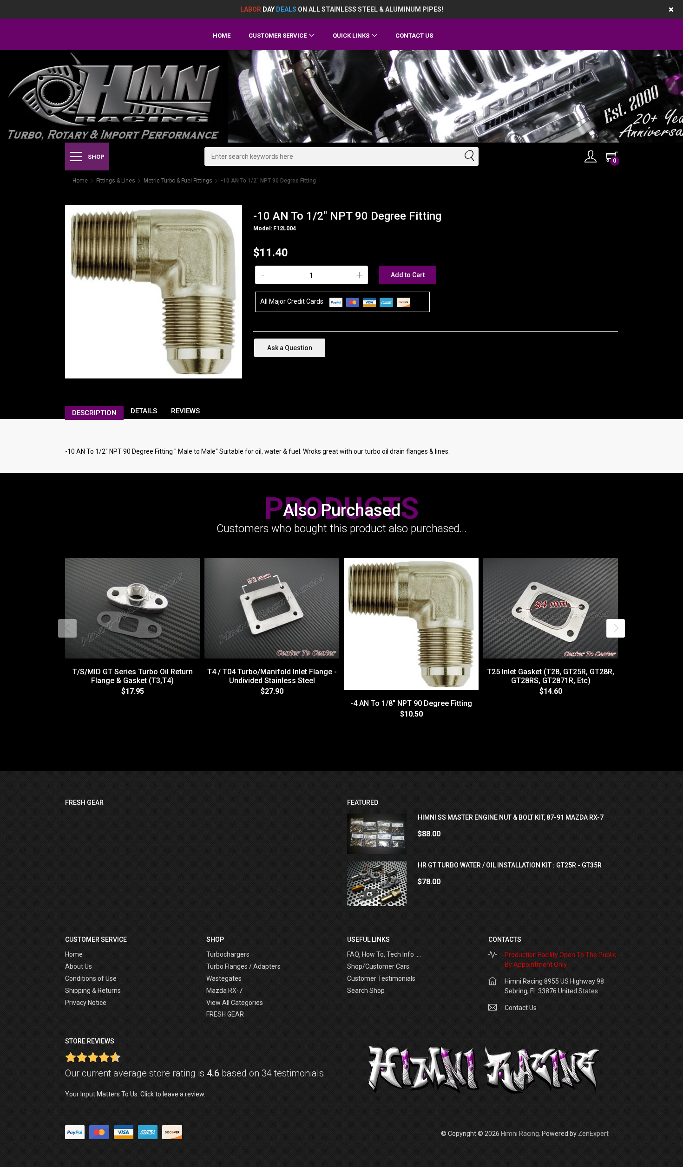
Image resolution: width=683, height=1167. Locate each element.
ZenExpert (593, 1133)
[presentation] (67, 628)
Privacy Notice (85, 1002)
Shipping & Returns (93, 990)
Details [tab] (144, 411)
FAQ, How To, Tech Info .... (384, 954)
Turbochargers (228, 954)
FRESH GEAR (225, 1014)
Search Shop (366, 990)
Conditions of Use (91, 978)
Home (221, 35)
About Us (78, 966)
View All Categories (234, 1002)
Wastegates (224, 978)
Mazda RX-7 (224, 990)
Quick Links (351, 35)
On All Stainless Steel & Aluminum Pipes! (341, 9)
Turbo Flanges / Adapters (243, 966)
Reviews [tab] (185, 411)
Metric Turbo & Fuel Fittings (178, 180)
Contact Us (414, 35)
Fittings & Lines (115, 180)
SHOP (95, 156)
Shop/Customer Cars (378, 966)
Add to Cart (408, 275)
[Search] (468, 156)
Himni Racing (520, 1133)
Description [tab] (94, 413)
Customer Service (278, 35)
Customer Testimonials (381, 978)
